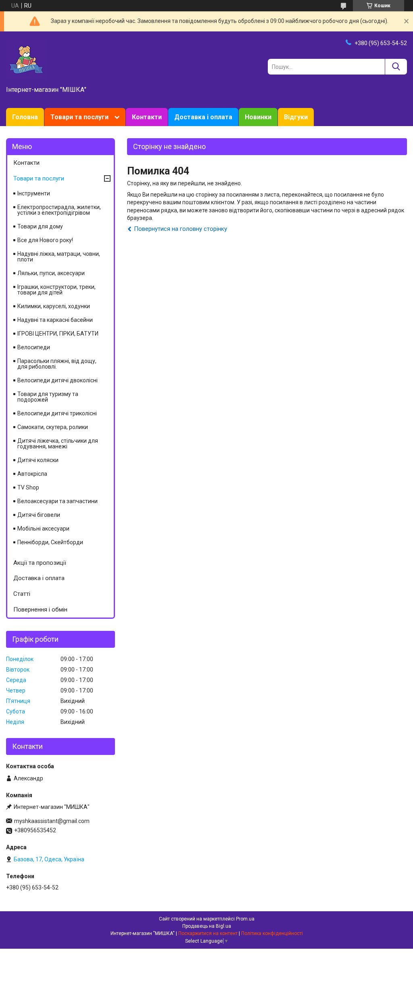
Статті (21, 593)
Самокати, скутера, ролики (52, 427)
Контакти (147, 117)
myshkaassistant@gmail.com (52, 821)
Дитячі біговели (38, 515)
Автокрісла (32, 474)
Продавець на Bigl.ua (206, 926)
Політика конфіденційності (272, 933)
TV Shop (28, 487)
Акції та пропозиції (39, 562)
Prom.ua (245, 919)
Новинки (258, 117)
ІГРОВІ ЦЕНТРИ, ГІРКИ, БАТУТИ (57, 333)
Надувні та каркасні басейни (55, 320)
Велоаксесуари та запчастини (57, 501)
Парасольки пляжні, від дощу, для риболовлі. (56, 364)
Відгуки (296, 117)
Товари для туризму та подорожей (47, 397)
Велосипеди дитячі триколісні (57, 413)
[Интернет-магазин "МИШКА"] (26, 59)
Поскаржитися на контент (208, 933)
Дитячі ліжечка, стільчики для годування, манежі (57, 443)
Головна (25, 117)
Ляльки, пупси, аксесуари (51, 273)
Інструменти (33, 193)
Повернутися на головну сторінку (180, 228)
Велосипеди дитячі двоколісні (57, 380)
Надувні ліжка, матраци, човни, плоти (58, 257)
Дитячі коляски (37, 460)
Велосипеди (33, 347)
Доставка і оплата (203, 117)
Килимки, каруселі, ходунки (53, 306)
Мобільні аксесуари (43, 528)
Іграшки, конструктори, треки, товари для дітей (56, 290)
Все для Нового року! (45, 240)
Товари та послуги (79, 117)
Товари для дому (40, 226)
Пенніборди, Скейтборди (50, 542)
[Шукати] (396, 67)
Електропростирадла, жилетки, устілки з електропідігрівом (59, 210)
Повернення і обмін (40, 609)
